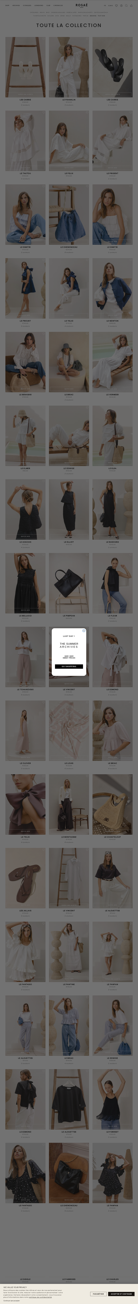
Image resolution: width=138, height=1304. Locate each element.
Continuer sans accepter (11, 1301)
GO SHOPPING (69, 666)
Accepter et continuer (121, 1294)
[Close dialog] (84, 630)
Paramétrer (98, 1294)
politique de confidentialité (40, 1297)
